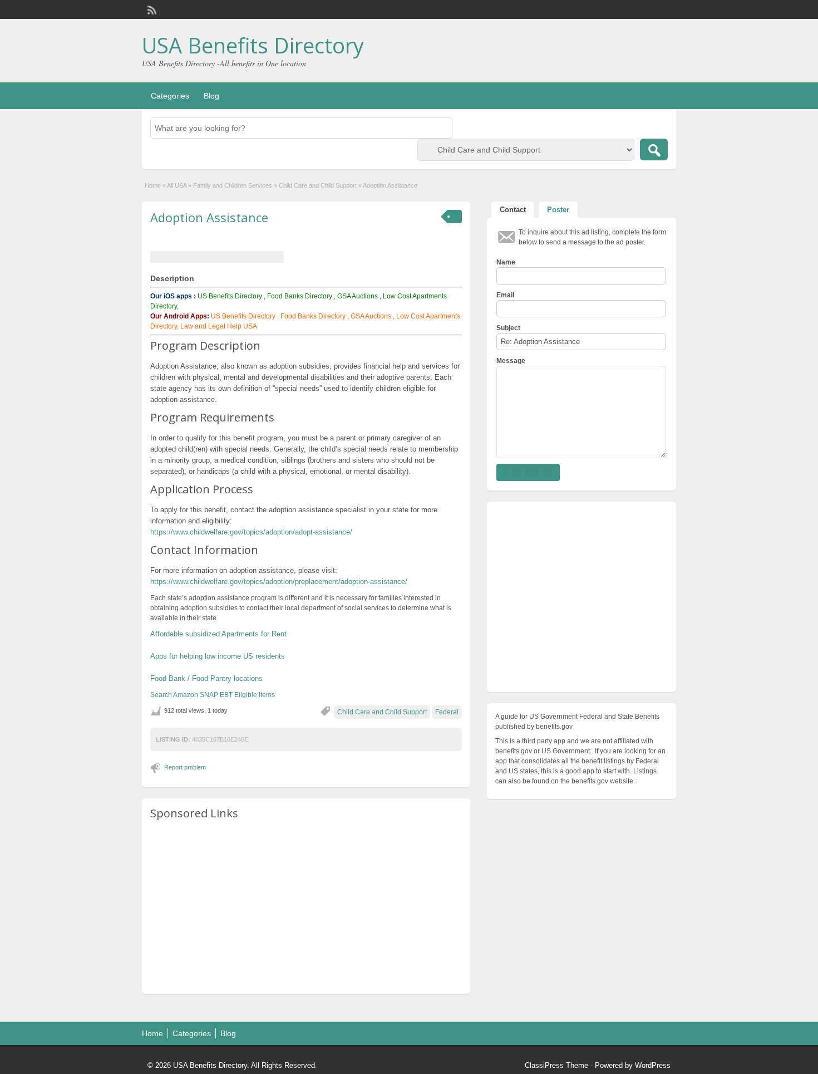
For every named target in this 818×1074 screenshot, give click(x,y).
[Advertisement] (306, 907)
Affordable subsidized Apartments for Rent (218, 634)
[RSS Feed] (150, 8)
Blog (211, 95)
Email (505, 295)
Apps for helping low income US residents (217, 656)
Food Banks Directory (299, 296)
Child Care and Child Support (318, 185)
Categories (170, 95)
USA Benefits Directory (253, 45)
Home (153, 185)
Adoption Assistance (209, 217)
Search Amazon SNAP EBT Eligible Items (212, 695)
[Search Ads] (654, 149)
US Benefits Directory (230, 296)
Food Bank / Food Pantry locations (206, 678)
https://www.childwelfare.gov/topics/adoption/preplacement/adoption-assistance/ (278, 581)
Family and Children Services (232, 185)
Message (510, 361)
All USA (176, 185)
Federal (447, 712)
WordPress (653, 1065)
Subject (508, 328)
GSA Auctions (357, 296)
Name (505, 262)
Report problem (185, 767)
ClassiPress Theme (556, 1065)
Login (662, 9)
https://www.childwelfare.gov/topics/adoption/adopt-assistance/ (251, 532)
